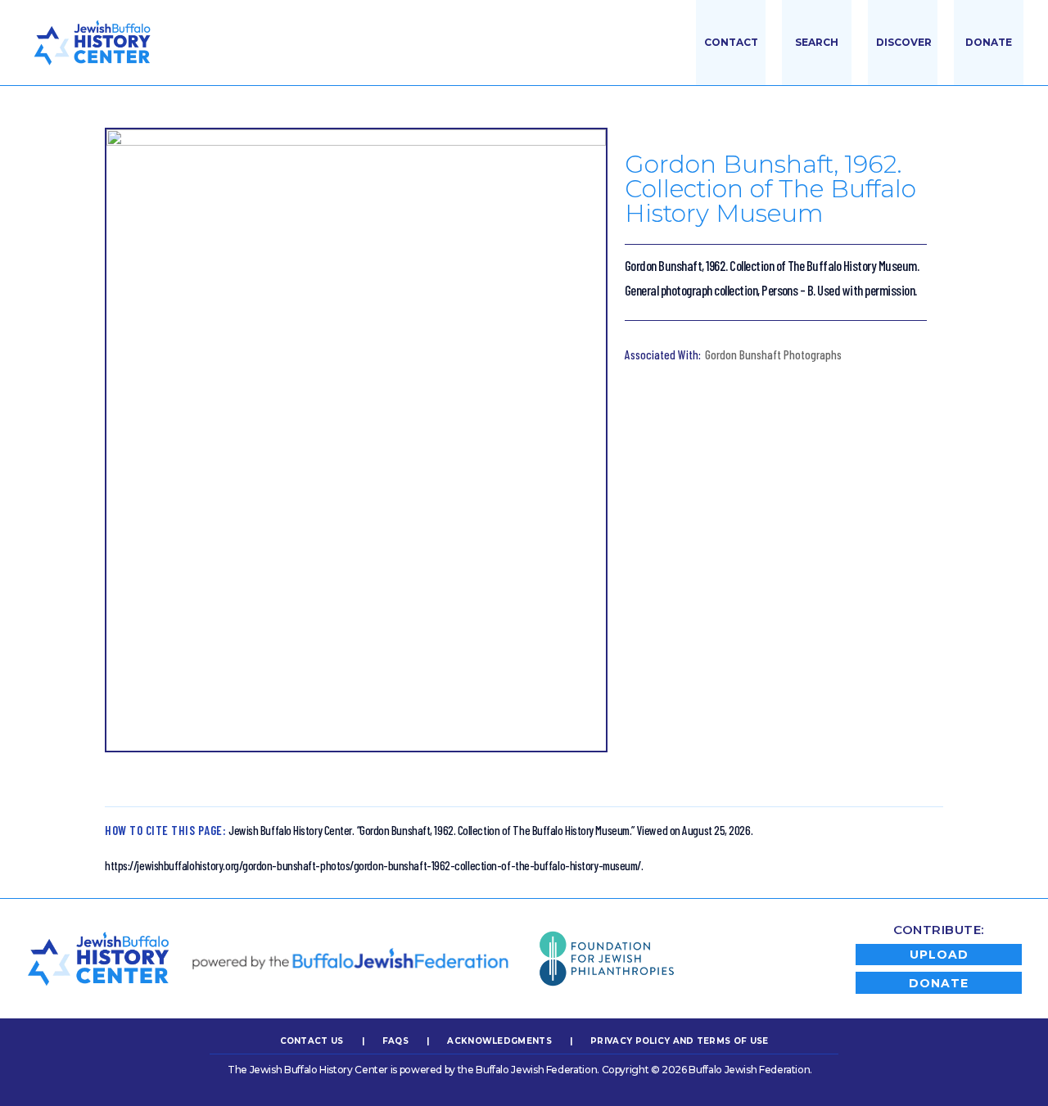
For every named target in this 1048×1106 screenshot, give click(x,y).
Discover (904, 42)
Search (816, 42)
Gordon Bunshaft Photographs (773, 354)
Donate (988, 42)
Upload (939, 954)
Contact (731, 42)
